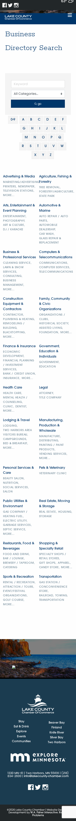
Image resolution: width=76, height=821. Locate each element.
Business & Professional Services (19, 255)
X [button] (35, 155)
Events (21, 736)
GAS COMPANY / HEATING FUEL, (15, 514)
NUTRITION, (11, 483)
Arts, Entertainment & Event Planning (19, 208)
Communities (21, 741)
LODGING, (10, 426)
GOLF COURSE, (14, 600)
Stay (21, 721)
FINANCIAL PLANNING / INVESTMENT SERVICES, (18, 365)
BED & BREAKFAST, (15, 443)
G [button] (24, 128)
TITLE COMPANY (50, 397)
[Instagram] (16, 5)
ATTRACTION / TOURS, (18, 587)
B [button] (31, 119)
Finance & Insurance (19, 346)
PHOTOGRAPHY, (14, 221)
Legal (43, 387)
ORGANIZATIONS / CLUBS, (52, 317)
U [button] (46, 146)
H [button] (32, 128)
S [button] (30, 146)
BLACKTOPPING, (14, 332)
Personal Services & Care (18, 470)
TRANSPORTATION (51, 600)
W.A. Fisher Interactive (44, 812)
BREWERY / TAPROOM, (19, 563)
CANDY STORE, (49, 567)
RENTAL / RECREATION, (19, 582)
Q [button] (59, 137)
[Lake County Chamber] (18, 17)
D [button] (47, 119)
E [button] (55, 119)
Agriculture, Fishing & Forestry (55, 179)
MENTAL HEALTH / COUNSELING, (15, 400)
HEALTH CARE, (12, 393)
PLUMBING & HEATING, (19, 319)
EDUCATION (47, 366)
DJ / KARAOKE (13, 229)
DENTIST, (21, 406)
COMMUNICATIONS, (53, 263)
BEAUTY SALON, (14, 478)
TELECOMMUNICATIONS (56, 272)
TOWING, (61, 595)
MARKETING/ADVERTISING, (22, 182)
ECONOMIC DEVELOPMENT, (14, 354)
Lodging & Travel (16, 420)
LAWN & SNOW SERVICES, (13, 269)
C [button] (39, 119)
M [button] (26, 137)
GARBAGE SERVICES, (17, 525)
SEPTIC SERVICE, (14, 529)
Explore (21, 731)
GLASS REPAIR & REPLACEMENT (50, 240)
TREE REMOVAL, (50, 187)
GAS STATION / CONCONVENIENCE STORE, (53, 587)
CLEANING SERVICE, (17, 263)
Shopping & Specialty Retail (51, 546)
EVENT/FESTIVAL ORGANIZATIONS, (15, 593)
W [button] (62, 146)
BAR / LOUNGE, (14, 558)
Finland (56, 727)
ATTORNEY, (46, 393)
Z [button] (50, 155)
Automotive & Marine (50, 208)
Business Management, (13, 282)
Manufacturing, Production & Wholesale (51, 425)
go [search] (39, 104)
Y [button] (43, 155)
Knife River (56, 732)
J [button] (47, 128)
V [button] (53, 146)
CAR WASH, (47, 234)
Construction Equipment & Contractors (13, 304)
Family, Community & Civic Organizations (54, 304)
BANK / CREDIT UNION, (19, 374)
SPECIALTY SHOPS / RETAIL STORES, (52, 556)
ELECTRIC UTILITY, (15, 521)
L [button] (62, 128)
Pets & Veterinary (52, 468)
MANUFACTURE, (50, 436)
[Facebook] (4, 5)
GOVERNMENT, (49, 362)
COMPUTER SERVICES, (54, 267)
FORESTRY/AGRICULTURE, (56, 191)
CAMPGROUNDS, (15, 439)
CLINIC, (8, 406)
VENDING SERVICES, (53, 454)
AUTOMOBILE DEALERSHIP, (48, 227)
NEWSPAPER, (26, 186)
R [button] (23, 146)
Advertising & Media (19, 176)
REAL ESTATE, (48, 512)
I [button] (39, 128)
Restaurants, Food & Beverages (18, 546)
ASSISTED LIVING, (51, 328)
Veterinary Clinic (53, 473)
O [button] (43, 137)
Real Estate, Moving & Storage (54, 504)
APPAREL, (64, 563)
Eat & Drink (21, 726)
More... (9, 195)
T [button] (38, 146)
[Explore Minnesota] (38, 757)
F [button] (63, 119)
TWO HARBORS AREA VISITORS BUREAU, (17, 432)
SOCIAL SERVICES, (16, 487)
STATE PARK (47, 196)
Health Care (12, 387)
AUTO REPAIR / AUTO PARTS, (53, 218)
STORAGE (45, 516)
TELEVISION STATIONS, (18, 191)
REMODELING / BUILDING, (14, 325)
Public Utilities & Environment (15, 504)
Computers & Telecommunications (55, 255)
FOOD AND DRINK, (16, 554)
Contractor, (13, 315)
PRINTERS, (10, 186)
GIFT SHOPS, (48, 563)
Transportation (50, 577)
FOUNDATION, (49, 332)
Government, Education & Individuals (49, 351)
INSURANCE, (11, 378)
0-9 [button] (13, 119)
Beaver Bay (57, 722)
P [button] (51, 137)
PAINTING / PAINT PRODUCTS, (51, 447)
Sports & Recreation (18, 577)
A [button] (23, 119)
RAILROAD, (46, 595)
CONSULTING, (12, 276)
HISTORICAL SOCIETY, (54, 323)
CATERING (10, 567)
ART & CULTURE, (14, 225)
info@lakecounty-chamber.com (46, 776)
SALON (8, 491)
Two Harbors (56, 742)
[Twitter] (10, 5)
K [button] (55, 128)
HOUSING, (65, 512)
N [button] (35, 137)
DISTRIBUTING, (49, 440)
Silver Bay (56, 737)
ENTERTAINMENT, (14, 216)
